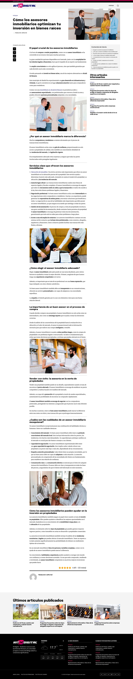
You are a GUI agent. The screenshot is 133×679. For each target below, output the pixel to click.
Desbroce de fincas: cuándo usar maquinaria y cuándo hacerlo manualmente (23, 624)
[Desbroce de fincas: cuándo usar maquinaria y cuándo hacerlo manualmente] (26, 612)
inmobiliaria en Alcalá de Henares (51, 90)
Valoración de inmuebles (39, 172)
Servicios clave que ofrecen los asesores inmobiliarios (105, 53)
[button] (118, 5)
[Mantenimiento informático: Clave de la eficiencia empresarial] (80, 612)
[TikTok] (108, 674)
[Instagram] (105, 674)
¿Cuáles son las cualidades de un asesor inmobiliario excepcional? (104, 64)
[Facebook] (14, 48)
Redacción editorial (21, 32)
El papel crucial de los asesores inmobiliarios (103, 50)
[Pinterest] (14, 56)
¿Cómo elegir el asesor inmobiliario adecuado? (104, 55)
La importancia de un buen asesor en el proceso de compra (104, 57)
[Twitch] (111, 674)
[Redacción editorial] (33, 577)
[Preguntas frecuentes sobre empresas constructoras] (107, 612)
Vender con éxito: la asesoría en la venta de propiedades (102, 61)
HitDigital (15, 15)
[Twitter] (14, 52)
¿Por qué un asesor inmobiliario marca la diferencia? (105, 51)
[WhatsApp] (14, 59)
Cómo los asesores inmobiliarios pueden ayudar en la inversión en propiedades (104, 67)
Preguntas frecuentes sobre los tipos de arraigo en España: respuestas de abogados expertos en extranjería (104, 92)
